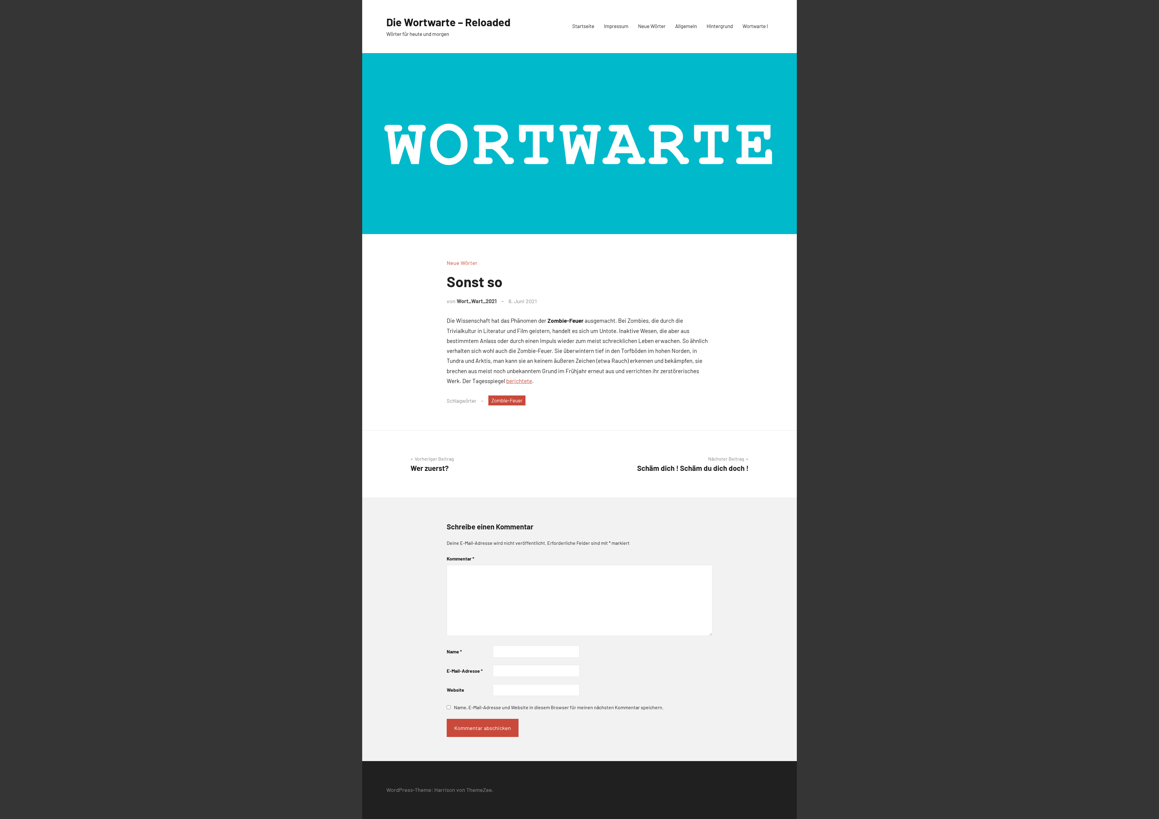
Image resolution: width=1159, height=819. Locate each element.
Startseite (583, 26)
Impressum (616, 26)
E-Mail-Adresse (465, 671)
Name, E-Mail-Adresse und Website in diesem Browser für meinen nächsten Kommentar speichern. (558, 707)
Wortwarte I (755, 26)
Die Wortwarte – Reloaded (448, 21)
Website (455, 690)
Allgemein (686, 26)
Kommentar (460, 558)
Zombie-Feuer (506, 400)
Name (454, 651)
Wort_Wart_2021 (476, 301)
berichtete (519, 380)
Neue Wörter (652, 26)
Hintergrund (720, 26)
